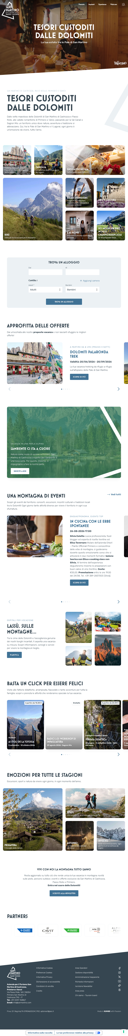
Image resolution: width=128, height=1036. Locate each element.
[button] (123, 4)
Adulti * (31, 285)
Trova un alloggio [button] (64, 302)
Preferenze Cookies (44, 972)
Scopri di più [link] (79, 377)
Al (66, 268)
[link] (81, 4)
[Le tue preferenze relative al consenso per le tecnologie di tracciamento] (123, 1031)
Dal (29, 268)
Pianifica (14, 655)
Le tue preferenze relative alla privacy (75, 1032)
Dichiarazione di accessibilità (48, 982)
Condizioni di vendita (45, 986)
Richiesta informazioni (84, 982)
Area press (79, 991)
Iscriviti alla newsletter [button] (64, 893)
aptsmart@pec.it (47, 1011)
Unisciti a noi (20, 471)
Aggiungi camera (91, 280)
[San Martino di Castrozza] (10, 11)
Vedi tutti (116, 494)
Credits (39, 991)
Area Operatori (81, 968)
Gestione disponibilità (84, 972)
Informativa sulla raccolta (40, 1032)
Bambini (69, 285)
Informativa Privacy (44, 977)
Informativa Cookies (44, 968)
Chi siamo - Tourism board (86, 995)
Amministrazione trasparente (87, 977)
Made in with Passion (109, 1011)
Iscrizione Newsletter (83, 986)
